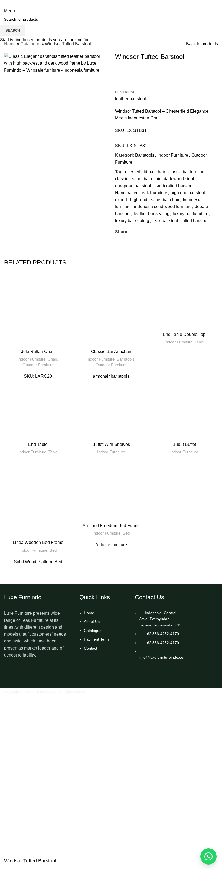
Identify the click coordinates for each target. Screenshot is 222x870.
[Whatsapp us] (208, 856)
